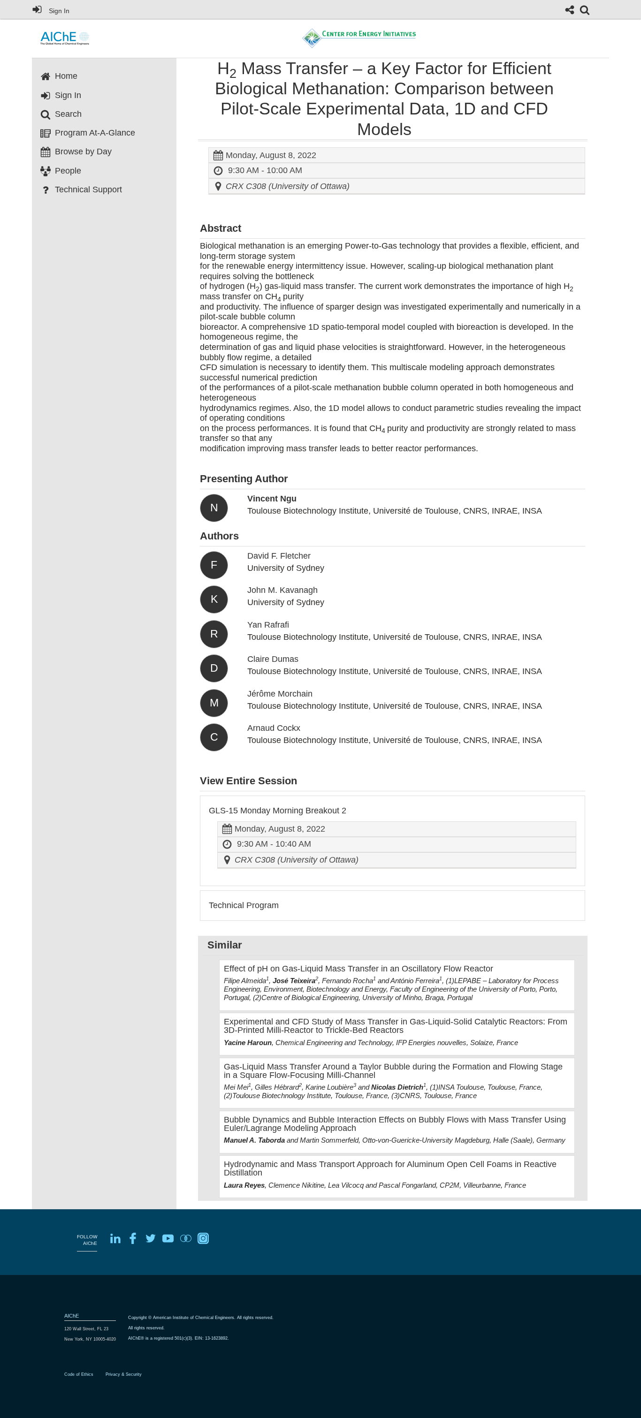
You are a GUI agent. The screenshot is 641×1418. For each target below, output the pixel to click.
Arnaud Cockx (273, 728)
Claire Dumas (272, 659)
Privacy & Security (124, 1374)
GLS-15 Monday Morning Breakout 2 (277, 810)
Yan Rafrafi (268, 624)
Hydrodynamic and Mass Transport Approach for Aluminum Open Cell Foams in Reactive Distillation (390, 1168)
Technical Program (244, 905)
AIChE (71, 1316)
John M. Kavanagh (282, 590)
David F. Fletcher (279, 556)
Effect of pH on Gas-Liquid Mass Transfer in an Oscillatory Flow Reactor (358, 968)
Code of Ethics (78, 1374)
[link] (585, 10)
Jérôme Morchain (280, 693)
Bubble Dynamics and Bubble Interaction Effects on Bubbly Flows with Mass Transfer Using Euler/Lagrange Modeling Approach (395, 1124)
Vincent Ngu (272, 498)
